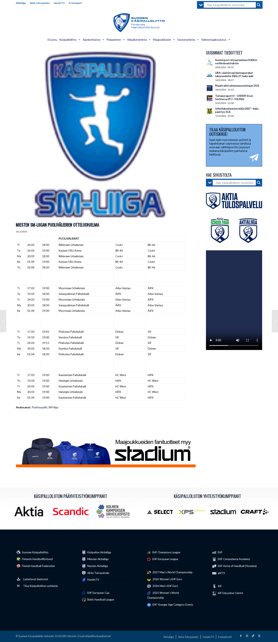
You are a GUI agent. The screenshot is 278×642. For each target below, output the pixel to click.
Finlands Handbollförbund (37, 559)
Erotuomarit (75, 3)
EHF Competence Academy (233, 559)
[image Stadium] (225, 513)
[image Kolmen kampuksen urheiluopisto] (114, 513)
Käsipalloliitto (68, 39)
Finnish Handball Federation (38, 566)
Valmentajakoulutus (214, 39)
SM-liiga (53, 407)
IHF (219, 586)
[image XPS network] (193, 513)
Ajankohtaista (91, 39)
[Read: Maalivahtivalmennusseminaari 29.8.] (209, 88)
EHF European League (165, 559)
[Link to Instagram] (247, 636)
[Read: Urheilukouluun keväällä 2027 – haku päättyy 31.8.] (209, 111)
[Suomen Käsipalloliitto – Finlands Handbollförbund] (139, 23)
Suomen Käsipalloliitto (34, 552)
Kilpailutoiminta (137, 39)
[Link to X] (259, 636)
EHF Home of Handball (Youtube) (237, 566)
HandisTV (59, 3)
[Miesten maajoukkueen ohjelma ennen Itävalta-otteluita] (3, 321)
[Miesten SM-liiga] (100, 135)
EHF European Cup (98, 592)
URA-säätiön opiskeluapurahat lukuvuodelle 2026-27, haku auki (234, 74)
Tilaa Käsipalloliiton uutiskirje (40, 586)
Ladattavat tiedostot (35, 579)
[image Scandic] (72, 513)
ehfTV (221, 573)
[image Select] (162, 513)
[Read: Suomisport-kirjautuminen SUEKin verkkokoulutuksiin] (209, 62)
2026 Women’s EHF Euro (167, 579)
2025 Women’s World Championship (163, 595)
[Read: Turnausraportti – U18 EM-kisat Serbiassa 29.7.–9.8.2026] (209, 98)
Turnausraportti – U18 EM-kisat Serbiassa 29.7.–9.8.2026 (234, 97)
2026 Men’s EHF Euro (165, 586)
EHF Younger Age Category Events (172, 604)
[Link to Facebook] (241, 636)
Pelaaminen (113, 39)
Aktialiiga (21, 3)
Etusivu (52, 39)
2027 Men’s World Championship (172, 572)
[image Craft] (256, 513)
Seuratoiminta (186, 39)
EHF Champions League (166, 552)
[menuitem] (22, 3)
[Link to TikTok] (253, 636)
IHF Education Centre (230, 593)
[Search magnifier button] (259, 5)
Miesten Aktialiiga (97, 559)
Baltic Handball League (100, 599)
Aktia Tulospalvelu (40, 3)
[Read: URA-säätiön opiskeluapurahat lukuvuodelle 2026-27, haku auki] (209, 75)
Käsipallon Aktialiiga (99, 552)
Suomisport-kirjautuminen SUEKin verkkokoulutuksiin (236, 61)
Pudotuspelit (39, 407)
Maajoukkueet (162, 39)
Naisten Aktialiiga (97, 566)
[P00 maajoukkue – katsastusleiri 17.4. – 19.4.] (275, 321)
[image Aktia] (30, 513)
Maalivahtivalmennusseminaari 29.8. (237, 85)
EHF (219, 552)
